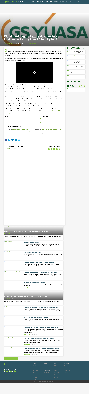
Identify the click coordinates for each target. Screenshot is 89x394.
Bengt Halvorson (7, 233)
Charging (34, 365)
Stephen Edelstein (27, 277)
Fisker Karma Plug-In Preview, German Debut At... (48, 131)
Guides (62, 2)
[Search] (81, 2)
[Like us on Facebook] (49, 149)
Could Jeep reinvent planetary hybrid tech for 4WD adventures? (40, 272)
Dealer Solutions (46, 372)
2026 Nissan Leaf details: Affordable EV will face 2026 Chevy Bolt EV (26, 296)
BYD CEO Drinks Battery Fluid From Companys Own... (48, 133)
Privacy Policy (67, 376)
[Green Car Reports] (15, 2)
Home (6, 11)
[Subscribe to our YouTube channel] (57, 149)
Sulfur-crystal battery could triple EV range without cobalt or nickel (41, 348)
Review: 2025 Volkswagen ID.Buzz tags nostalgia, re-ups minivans (26, 231)
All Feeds (55, 365)
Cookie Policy (66, 374)
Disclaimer (66, 372)
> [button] (84, 86)
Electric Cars (48, 2)
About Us (66, 365)
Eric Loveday (10, 43)
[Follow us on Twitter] (51, 149)
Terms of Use (67, 371)
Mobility (34, 367)
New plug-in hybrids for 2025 (31, 242)
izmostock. (53, 381)
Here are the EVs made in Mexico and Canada (36, 317)
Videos (44, 367)
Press (65, 369)
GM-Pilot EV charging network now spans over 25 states (39, 338)
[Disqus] (34, 172)
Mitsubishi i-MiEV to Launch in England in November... (19, 133)
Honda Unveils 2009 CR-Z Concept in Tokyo (17, 129)
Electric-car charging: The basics (32, 252)
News (33, 2)
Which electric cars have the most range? (35, 282)
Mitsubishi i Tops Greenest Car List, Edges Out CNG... (48, 129)
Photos (44, 365)
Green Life (68, 2)
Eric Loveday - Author (12, 149)
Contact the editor (44, 123)
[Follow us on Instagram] (54, 149)
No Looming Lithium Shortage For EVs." (51, 111)
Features (34, 379)
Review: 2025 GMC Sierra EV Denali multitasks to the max (39, 262)
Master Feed (56, 367)
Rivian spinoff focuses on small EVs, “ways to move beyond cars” (41, 307)
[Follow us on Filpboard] (59, 149)
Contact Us (66, 367)
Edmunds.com (11, 114)
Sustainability (35, 369)
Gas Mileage (35, 371)
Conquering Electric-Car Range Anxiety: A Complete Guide (20, 131)
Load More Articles (11, 359)
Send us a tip (43, 119)
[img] (6, 140)
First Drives (40, 2)
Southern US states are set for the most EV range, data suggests (41, 327)
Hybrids (56, 2)
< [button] (79, 86)
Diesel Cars (35, 377)
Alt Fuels (34, 376)
